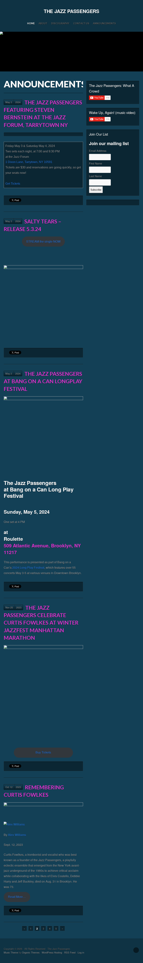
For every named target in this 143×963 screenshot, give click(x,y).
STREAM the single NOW (43, 241)
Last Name (95, 176)
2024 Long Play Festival (28, 567)
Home (31, 23)
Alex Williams (17, 835)
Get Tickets (12, 183)
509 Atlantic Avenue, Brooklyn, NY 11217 (42, 549)
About (43, 23)
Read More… (17, 897)
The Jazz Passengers (71, 11)
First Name (95, 163)
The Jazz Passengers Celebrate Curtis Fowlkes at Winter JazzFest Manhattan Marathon (41, 623)
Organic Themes (30, 952)
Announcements (104, 23)
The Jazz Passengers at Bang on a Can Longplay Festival (43, 381)
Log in (81, 952)
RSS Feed (69, 952)
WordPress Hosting (52, 952)
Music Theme (11, 952)
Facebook (136, 950)
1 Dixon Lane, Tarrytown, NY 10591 (28, 162)
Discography (60, 23)
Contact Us (81, 23)
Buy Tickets (43, 752)
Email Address (97, 151)
